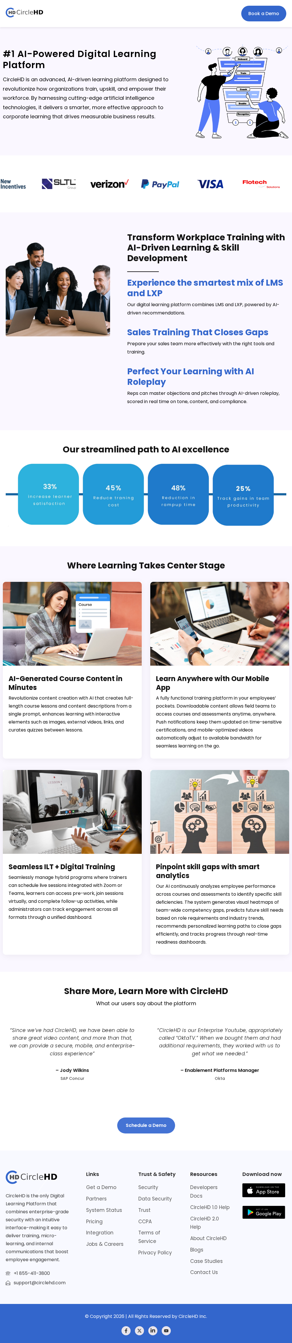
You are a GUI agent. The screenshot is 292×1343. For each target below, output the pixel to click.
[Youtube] (166, 1330)
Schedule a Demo (146, 1125)
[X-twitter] (139, 1330)
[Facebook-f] (126, 1330)
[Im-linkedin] (152, 1330)
